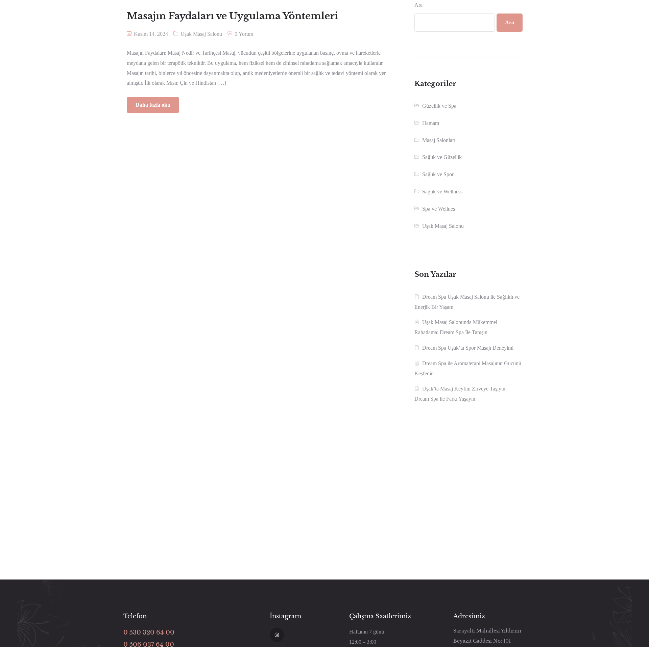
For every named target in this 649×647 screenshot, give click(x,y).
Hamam (430, 123)
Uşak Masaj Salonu (201, 34)
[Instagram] (277, 635)
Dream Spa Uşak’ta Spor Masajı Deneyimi (467, 348)
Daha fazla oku (153, 105)
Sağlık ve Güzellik (442, 157)
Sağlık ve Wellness (442, 191)
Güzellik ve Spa (439, 106)
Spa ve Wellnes (438, 209)
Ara (418, 5)
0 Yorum (244, 34)
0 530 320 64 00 (148, 632)
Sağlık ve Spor (438, 174)
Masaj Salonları (438, 140)
